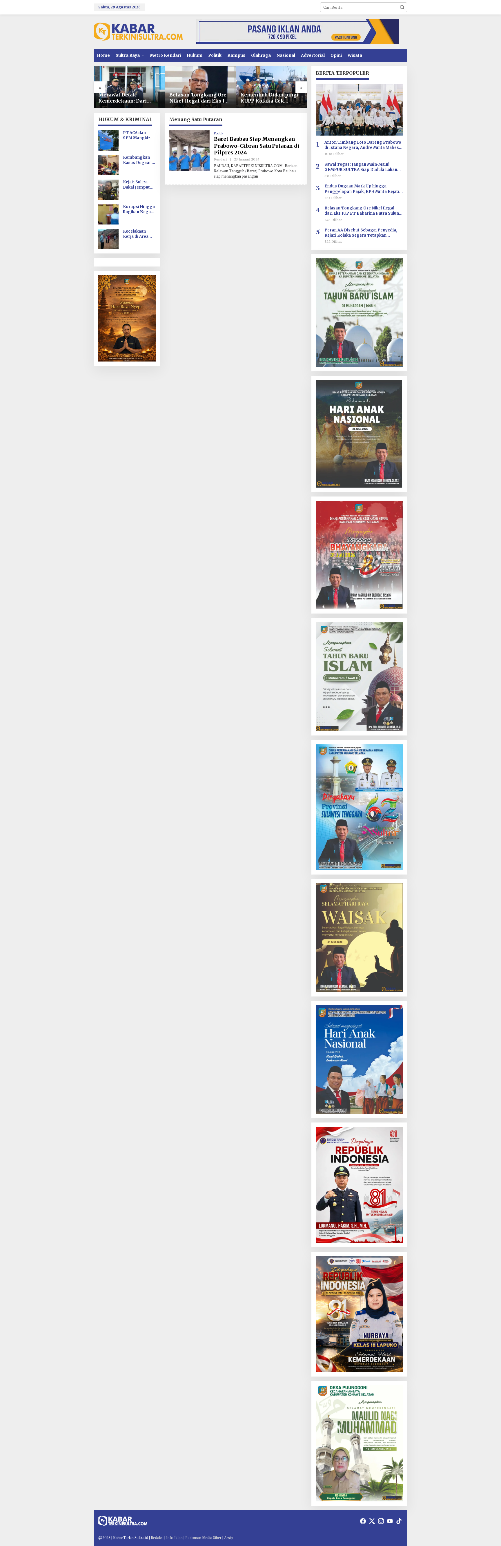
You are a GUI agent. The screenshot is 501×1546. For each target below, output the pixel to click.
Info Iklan (174, 1537)
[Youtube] (390, 1521)
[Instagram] (381, 1521)
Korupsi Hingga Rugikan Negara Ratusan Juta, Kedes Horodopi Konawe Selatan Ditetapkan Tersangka (139, 209)
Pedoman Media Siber (203, 1537)
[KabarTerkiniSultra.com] (138, 31)
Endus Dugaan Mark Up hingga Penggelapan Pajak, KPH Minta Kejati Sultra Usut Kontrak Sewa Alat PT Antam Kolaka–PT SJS (361, 189)
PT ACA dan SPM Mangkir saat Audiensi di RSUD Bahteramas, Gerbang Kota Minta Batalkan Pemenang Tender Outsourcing (138, 135)
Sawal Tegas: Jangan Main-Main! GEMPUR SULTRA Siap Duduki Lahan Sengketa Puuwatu (360, 167)
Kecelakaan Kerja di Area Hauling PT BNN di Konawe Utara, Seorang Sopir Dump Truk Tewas (139, 234)
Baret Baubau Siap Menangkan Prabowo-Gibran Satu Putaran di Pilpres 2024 (256, 146)
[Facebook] (363, 1521)
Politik (218, 133)
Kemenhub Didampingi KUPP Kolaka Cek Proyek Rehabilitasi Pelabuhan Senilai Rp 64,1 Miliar (269, 98)
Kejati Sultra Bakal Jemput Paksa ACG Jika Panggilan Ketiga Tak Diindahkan (138, 185)
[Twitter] (372, 1521)
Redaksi (157, 1537)
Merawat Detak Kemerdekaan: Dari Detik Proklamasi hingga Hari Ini (122, 98)
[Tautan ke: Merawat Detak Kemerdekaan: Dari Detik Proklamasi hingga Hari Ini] (129, 87)
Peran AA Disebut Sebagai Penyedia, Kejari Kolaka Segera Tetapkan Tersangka (360, 233)
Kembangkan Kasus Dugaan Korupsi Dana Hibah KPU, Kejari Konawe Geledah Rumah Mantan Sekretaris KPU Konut (138, 160)
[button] (402, 7)
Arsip (228, 1537)
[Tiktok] (399, 1521)
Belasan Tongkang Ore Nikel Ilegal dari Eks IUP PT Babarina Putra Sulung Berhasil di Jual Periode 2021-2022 (200, 98)
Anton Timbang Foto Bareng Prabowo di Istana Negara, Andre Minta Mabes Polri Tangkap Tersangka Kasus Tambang (362, 145)
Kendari (220, 159)
